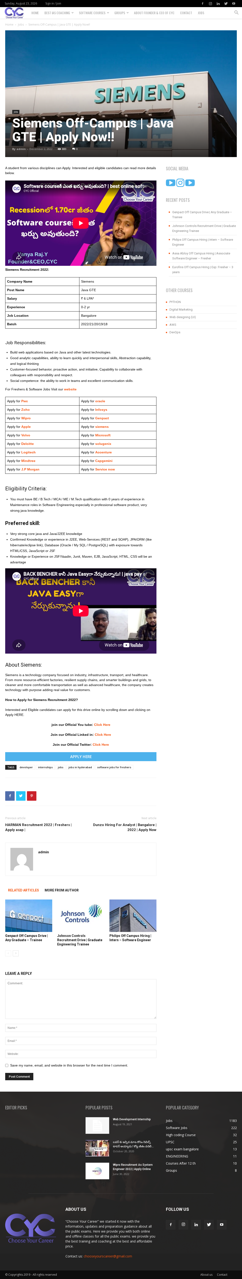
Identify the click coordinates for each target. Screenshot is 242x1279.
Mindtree (27, 461)
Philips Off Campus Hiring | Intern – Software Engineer (202, 242)
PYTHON (175, 302)
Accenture (103, 452)
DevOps (174, 332)
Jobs (201, 12)
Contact (186, 12)
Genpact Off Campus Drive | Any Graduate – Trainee (202, 214)
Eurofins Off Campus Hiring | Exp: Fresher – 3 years (202, 269)
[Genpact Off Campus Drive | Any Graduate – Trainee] (28, 915)
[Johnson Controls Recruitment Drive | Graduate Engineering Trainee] (80, 915)
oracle (100, 401)
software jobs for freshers (114, 767)
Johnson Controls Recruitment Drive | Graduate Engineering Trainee (79, 940)
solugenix (103, 444)
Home (35, 12)
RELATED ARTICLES (23, 890)
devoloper (26, 767)
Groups (119, 12)
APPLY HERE (81, 756)
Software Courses (92, 12)
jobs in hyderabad (80, 767)
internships (45, 767)
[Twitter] (225, 3)
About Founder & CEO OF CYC (154, 12)
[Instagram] (210, 3)
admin (21, 149)
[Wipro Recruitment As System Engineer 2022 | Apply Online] (97, 1171)
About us (206, 1275)
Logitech (28, 452)
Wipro (26, 418)
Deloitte (27, 444)
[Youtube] (233, 3)
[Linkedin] (218, 3)
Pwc (24, 401)
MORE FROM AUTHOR (62, 890)
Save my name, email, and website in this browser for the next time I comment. (69, 1065)
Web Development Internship (132, 1119)
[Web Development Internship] (97, 1125)
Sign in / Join (53, 3)
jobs (60, 767)
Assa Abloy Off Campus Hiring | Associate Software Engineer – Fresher (201, 256)
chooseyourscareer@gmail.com (108, 1256)
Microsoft (103, 435)
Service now (105, 469)
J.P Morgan (29, 469)
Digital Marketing (181, 309)
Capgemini (103, 461)
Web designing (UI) (182, 317)
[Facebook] (202, 3)
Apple (25, 427)
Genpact (102, 418)
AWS (172, 324)
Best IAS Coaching (57, 12)
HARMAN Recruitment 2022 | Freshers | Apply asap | (38, 827)
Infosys (101, 409)
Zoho (25, 409)
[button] (236, 13)
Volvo (25, 435)
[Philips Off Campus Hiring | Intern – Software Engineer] (132, 915)
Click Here (102, 725)
